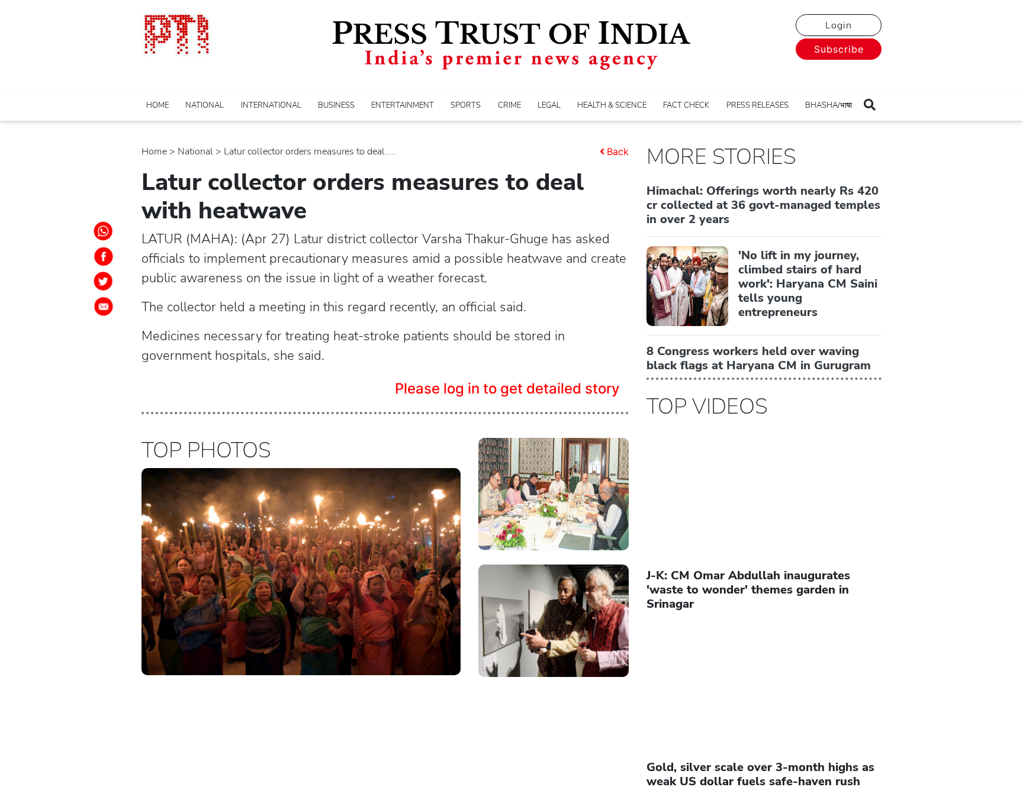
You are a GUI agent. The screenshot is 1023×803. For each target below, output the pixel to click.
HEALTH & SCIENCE (611, 105)
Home (154, 151)
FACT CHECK (686, 105)
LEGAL (549, 105)
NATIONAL (204, 105)
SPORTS (466, 105)
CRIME (509, 105)
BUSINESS (336, 105)
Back (618, 151)
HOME (157, 105)
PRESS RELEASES (757, 105)
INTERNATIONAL (271, 105)
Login (838, 25)
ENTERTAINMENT (402, 105)
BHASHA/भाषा (828, 105)
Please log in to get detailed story (507, 388)
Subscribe (839, 49)
